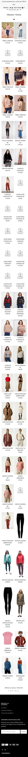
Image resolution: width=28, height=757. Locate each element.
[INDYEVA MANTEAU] (8, 562)
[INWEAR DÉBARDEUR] (8, 638)
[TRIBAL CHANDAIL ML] (20, 76)
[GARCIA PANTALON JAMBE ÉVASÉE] (20, 382)
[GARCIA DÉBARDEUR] (20, 465)
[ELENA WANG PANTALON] (8, 253)
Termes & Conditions (7, 713)
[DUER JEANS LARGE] (20, 30)
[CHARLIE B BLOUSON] (8, 300)
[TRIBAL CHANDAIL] (8, 104)
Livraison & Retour (6, 710)
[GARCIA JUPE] (20, 411)
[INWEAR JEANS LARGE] (20, 665)
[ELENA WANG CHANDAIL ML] (20, 208)
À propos (3, 708)
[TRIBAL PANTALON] (8, 76)
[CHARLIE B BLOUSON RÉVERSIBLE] (20, 300)
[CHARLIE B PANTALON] (20, 157)
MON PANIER (19, 7)
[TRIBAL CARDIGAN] (8, 30)
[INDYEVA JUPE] (20, 602)
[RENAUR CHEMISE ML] (20, 130)
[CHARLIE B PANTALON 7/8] (8, 185)
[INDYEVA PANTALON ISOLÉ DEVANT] (8, 601)
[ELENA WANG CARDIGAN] (20, 231)
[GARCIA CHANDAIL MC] (8, 464)
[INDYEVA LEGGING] (20, 525)
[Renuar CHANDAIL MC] (8, 130)
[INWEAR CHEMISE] (8, 665)
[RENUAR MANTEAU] (8, 158)
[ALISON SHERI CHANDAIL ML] (20, 183)
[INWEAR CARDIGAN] (20, 639)
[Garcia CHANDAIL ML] (20, 355)
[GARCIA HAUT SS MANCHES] (20, 437)
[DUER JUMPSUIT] (20, 53)
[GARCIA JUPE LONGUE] (8, 382)
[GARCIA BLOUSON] (8, 411)
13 (15, 691)
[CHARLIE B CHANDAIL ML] (8, 328)
